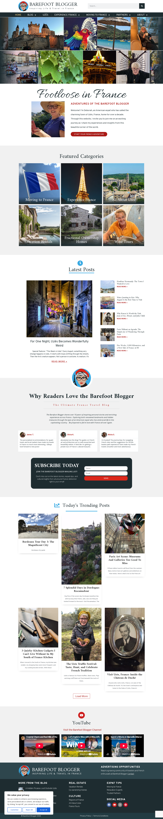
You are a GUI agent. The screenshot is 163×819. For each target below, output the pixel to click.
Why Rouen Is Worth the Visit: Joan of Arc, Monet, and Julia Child (131, 315)
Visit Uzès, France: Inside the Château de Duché (124, 676)
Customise (14, 810)
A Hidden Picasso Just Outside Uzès (41, 788)
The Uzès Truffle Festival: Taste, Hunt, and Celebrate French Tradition (81, 667)
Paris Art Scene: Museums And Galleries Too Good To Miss (124, 560)
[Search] (142, 6)
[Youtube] (81, 715)
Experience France (65, 15)
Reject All (29, 810)
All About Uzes (75, 803)
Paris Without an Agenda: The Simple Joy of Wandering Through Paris (130, 332)
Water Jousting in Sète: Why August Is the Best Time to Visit (129, 299)
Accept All (43, 810)
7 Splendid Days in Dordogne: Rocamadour (81, 589)
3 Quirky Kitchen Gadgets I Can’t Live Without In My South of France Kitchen (38, 654)
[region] (28, 803)
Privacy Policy (85, 816)
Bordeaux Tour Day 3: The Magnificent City (38, 543)
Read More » (59, 361)
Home (18, 15)
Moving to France (96, 15)
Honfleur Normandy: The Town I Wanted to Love (130, 283)
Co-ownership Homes (78, 790)
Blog (30, 15)
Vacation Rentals (76, 787)
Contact (131, 774)
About (141, 15)
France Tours (74, 806)
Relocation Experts (114, 790)
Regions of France (76, 800)
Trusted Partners (114, 793)
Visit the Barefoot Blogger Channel (82, 730)
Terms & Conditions (100, 816)
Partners (122, 15)
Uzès (45, 15)
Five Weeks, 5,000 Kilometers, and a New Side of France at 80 (131, 347)
